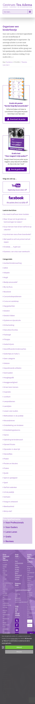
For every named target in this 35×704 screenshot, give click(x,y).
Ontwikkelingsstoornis (12, 430)
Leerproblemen (9, 401)
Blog (16, 573)
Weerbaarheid (9, 506)
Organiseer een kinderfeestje (11, 28)
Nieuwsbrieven (9, 420)
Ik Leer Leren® (17, 570)
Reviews (9, 541)
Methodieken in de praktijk (13, 416)
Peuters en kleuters (11, 463)
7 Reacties (24, 62)
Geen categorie (9, 358)
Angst (6, 277)
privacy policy (14, 638)
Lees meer (6, 65)
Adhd (6, 268)
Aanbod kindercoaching (13, 263)
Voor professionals (19, 562)
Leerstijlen (7, 406)
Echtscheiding (9, 325)
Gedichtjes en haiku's (11, 354)
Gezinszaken (8, 373)
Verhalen (7, 497)
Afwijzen (19, 652)
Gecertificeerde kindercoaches (15, 349)
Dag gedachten (9, 306)
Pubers (6, 468)
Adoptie (7, 272)
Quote (6, 473)
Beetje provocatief (10, 282)
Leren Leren (11, 531)
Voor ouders (17, 566)
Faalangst (7, 334)
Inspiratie (7, 392)
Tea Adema (9, 62)
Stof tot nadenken (10, 487)
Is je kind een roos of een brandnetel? (17, 234)
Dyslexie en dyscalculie (12, 320)
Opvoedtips (8, 454)
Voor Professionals (14, 522)
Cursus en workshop (11, 301)
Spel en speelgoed (10, 478)
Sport (6, 482)
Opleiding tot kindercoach (13, 439)
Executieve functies (11, 330)
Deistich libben (9, 315)
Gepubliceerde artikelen (12, 368)
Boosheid (7, 292)
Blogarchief (18, 575)
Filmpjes (7, 339)
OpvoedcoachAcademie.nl (23, 590)
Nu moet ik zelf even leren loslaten (16, 214)
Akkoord (19, 647)
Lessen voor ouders (11, 411)
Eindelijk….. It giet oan (12, 247)
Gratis (8, 536)
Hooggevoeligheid (10, 382)
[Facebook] (17, 625)
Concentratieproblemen (12, 296)
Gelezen (7, 363)
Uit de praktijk (9, 492)
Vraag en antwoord (11, 501)
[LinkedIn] (17, 630)
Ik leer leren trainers (11, 387)
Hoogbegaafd (9, 377)
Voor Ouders (11, 527)
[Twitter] (17, 620)
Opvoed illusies (9, 444)
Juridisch (7, 396)
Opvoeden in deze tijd (12, 449)
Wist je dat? (8, 511)
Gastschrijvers (9, 344)
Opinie (6, 435)
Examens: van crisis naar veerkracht (17, 251)
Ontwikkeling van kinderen (13, 425)
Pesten (6, 459)
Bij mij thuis (8, 287)
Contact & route (17, 578)
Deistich (7, 311)
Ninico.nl (17, 598)
